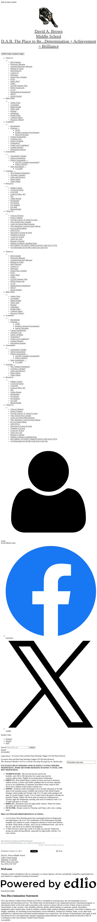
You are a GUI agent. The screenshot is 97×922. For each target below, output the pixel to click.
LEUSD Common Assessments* (27, 162)
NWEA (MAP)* (21, 164)
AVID (17, 130)
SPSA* (13, 94)
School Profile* (16, 96)
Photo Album (15, 179)
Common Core (16, 139)
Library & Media (16, 141)
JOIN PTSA (15, 230)
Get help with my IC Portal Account (23, 220)
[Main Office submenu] (7, 101)
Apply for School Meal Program (22, 224)
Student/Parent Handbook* (20, 92)
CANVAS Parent (16, 190)
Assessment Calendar (18, 156)
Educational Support (18, 150)
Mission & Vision (17, 69)
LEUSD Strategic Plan (18, 86)
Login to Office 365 (17, 194)
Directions (14, 75)
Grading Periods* (17, 147)
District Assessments (18, 160)
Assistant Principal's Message (21, 66)
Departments (15, 126)
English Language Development (27, 132)
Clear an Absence (17, 216)
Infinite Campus (16, 188)
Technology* (15, 143)
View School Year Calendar (20, 222)
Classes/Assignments (18, 137)
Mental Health (15, 107)
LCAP (12, 90)
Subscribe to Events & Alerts (21, 233)
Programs (14, 128)
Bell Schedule (15, 62)
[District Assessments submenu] (27, 160)
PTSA (12, 79)
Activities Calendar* (18, 175)
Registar (13, 111)
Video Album (15, 181)
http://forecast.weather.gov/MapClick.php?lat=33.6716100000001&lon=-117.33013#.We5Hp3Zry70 (23, 842)
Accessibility (6, 920)
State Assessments (17, 167)
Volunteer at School (17, 235)
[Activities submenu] (14, 171)
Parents (8, 741)
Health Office (15, 115)
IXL (12, 196)
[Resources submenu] (7, 186)
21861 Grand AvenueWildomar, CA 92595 (9, 859)
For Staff (13, 207)
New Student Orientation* (20, 173)
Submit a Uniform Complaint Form (23, 243)
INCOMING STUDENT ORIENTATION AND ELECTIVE (33, 245)
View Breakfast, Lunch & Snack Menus (25, 226)
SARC (12, 83)
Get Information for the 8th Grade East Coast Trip (29, 248)
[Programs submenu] (19, 322)
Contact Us (14, 73)
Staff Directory (16, 71)
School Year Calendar (18, 77)
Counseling (14, 105)
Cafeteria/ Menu (16, 118)
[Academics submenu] (7, 124)
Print (60, 851)
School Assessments (17, 158)
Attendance (14, 113)
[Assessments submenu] (7, 154)
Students (9, 739)
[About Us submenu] (7, 60)
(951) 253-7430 (12, 862)
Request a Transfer (17, 241)
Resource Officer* (17, 120)
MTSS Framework (17, 88)
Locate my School (17, 237)
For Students (15, 205)
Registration (14, 201)
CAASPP (18, 169)
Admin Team (15, 103)
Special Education (22, 135)
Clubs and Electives (17, 177)
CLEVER (14, 192)
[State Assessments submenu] (25, 167)
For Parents (14, 203)
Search (3, 747)
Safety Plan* (15, 81)
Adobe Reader (15, 199)
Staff (7, 743)
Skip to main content (8, 2)
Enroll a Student (16, 218)
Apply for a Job (16, 239)
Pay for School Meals (18, 228)
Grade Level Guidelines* (19, 145)
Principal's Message (17, 64)
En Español (5, 752)
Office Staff (14, 109)
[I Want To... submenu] (7, 407)
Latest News (5, 756)
